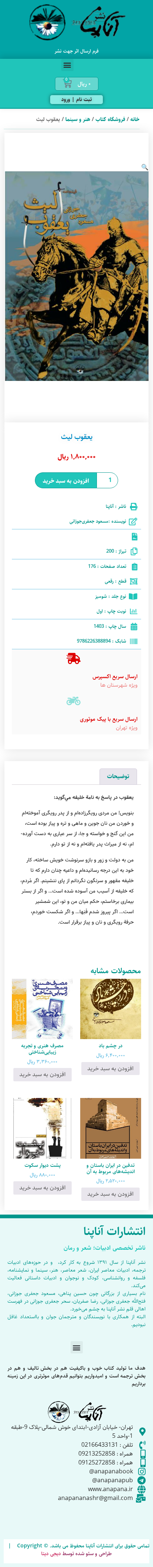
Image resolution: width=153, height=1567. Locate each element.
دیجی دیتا (51, 1554)
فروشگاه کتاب (110, 119)
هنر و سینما (77, 119)
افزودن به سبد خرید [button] (110, 1068)
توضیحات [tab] (118, 776)
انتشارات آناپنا (115, 1231)
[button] (67, 65)
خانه (135, 119)
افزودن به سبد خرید (66, 481)
